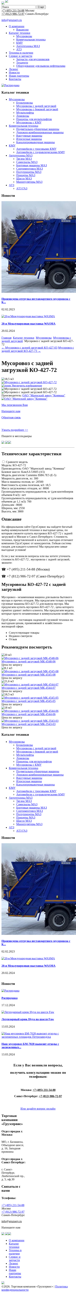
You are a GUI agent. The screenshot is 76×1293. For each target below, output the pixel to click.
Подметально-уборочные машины (37, 129)
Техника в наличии (21, 52)
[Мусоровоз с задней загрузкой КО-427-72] (29, 389)
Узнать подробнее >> (14, 429)
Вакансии (22, 29)
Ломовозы (22, 115)
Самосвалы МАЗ (26, 162)
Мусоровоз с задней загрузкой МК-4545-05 (28, 701)
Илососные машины (29, 139)
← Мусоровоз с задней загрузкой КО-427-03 (29, 347)
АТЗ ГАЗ (21, 188)
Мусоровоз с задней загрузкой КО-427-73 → (37, 349)
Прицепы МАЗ (25, 175)
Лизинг (13, 69)
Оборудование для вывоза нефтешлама (40, 65)
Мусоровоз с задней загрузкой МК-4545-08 (28, 674)
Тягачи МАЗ (24, 158)
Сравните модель (17, 461)
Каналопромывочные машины (35, 142)
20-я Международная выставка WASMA (28, 323)
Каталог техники (19, 32)
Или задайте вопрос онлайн (38, 1108)
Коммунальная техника (31, 39)
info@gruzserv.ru (11, 20)
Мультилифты (25, 112)
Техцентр (22, 62)
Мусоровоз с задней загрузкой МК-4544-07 (28, 687)
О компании (16, 26)
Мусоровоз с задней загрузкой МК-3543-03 (28, 724)
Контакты (15, 79)
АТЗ (19, 49)
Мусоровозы (24, 36)
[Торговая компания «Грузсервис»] (2, 3)
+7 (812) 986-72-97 (13, 13)
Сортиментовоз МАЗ (29, 168)
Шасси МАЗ (24, 178)
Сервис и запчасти (20, 56)
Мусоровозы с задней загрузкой (36, 106)
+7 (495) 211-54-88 (12, 10)
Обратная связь (11, 417)
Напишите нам (10, 411)
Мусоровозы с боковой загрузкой (37, 109)
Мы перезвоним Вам (14, 405)
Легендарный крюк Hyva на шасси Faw (27, 1019)
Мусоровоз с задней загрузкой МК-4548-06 (28, 661)
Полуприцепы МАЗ (28, 171)
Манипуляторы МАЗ (29, 181)
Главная (6, 337)
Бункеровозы (24, 102)
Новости (14, 72)
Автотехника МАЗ (28, 46)
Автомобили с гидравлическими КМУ (40, 152)
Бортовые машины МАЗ (31, 165)
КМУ (19, 42)
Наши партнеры (19, 75)
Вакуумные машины (29, 135)
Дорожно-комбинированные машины (40, 132)
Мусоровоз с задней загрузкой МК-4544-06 (28, 714)
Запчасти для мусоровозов (32, 59)
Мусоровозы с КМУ (29, 122)
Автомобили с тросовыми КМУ (36, 148)
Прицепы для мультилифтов (34, 119)
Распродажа (9, 998)
